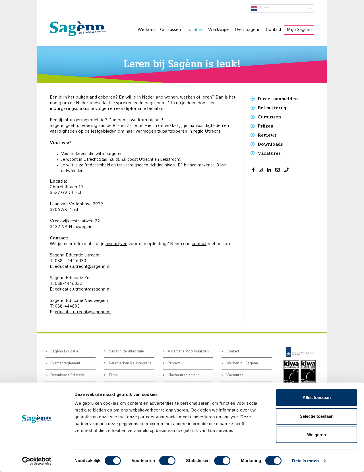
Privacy (173, 363)
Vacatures (269, 153)
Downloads (270, 144)
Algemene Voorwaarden (188, 351)
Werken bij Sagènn (241, 363)
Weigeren (316, 434)
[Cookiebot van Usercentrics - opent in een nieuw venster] (37, 461)
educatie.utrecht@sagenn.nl (83, 266)
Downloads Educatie (67, 375)
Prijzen (265, 126)
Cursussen (269, 117)
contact (199, 244)
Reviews (267, 135)
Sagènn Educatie (63, 351)
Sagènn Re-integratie (126, 351)
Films (113, 375)
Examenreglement (64, 363)
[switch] (167, 460)
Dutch (264, 8)
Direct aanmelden (278, 98)
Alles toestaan (317, 397)
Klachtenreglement (183, 375)
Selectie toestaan (317, 416)
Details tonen (305, 460)
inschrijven (116, 244)
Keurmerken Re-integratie (130, 363)
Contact (232, 351)
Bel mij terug (272, 107)
